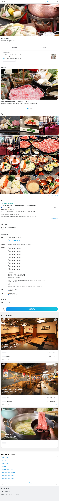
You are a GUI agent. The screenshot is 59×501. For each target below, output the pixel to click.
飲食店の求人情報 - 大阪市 (8, 475)
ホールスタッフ (9, 352)
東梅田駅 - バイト (6, 466)
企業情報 (17, 494)
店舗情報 (44, 47)
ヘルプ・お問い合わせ (5, 491)
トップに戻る (29, 483)
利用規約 (3, 494)
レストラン (4, 460)
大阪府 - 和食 (5, 463)
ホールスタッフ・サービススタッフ (12, 54)
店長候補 (8, 397)
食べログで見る (54, 218)
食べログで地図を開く (16, 240)
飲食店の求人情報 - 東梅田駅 (8, 472)
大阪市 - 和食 (5, 457)
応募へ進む (32, 309)
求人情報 (14, 47)
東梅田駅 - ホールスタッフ (8, 469)
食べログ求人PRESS (5, 488)
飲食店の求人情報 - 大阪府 (8, 478)
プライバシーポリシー (10, 494)
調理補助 (8, 356)
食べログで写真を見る (52, 195)
